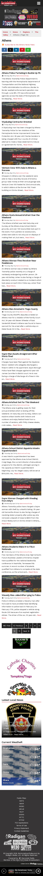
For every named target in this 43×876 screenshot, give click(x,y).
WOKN (21, 815)
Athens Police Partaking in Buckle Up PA (21, 73)
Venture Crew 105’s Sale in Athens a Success (19, 169)
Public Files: (21, 798)
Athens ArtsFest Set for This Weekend (20, 402)
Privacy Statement (21, 828)
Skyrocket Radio (27, 858)
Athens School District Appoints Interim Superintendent (21, 449)
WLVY (21, 812)
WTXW (21, 820)
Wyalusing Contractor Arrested (17, 121)
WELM (21, 809)
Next (25, 631)
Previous (19, 626)
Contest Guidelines (21, 831)
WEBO (21, 806)
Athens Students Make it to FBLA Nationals (18, 547)
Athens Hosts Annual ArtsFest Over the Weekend (21, 216)
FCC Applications (21, 823)
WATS (21, 801)
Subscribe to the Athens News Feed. (20, 45)
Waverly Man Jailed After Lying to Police (21, 595)
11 (19, 631)
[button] (38, 3)
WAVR (21, 804)
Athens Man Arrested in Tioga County (20, 309)
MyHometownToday (22, 76)
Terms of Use (21, 826)
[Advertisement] (21, 660)
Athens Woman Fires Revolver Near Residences (19, 261)
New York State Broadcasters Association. (28, 861)
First (8, 626)
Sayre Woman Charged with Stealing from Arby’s (19, 499)
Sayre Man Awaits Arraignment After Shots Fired (19, 355)
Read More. (17, 99)
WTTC (21, 817)
